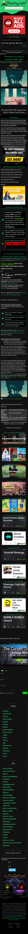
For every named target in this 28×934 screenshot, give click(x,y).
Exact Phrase (6, 43)
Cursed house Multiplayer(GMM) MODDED (14, 432)
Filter (24, 45)
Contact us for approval (19, 918)
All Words (13, 43)
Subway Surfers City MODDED (14, 481)
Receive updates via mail (8, 693)
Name (1, 673)
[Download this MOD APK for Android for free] (7, 263)
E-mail (1, 679)
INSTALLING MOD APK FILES (9, 283)
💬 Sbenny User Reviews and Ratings (11, 399)
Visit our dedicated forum (19, 260)
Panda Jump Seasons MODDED (14, 564)
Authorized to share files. (8, 918)
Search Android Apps (14, 36)
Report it (21, 258)
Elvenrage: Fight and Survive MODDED (14, 581)
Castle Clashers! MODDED (14, 464)
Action (10, 416)
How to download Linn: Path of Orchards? (11, 305)
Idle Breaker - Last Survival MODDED (14, 498)
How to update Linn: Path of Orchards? (10, 339)
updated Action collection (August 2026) (13, 294)
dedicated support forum (12, 916)
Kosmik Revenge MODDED (13, 548)
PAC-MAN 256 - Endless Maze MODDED (14, 597)
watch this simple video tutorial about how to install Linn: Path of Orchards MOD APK (13, 331)
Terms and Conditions (14, 919)
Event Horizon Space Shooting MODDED (14, 515)
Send (25, 693)
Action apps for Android (11, 374)
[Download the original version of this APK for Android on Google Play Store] (7, 274)
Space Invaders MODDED (14, 530)
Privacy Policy (22, 916)
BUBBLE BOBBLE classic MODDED (13, 615)
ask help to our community (18, 333)
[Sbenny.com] (13, 3)
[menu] (26, 1)
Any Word (20, 43)
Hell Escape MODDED (14, 447)
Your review (3, 685)
